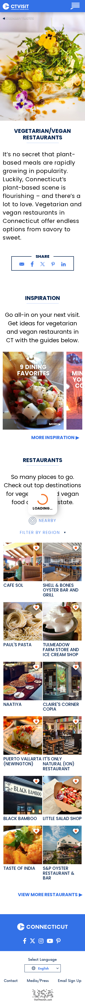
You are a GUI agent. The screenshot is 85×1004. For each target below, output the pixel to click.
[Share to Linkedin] (63, 264)
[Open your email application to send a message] (21, 264)
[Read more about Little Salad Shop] (62, 795)
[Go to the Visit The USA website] (42, 994)
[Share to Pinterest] (53, 264)
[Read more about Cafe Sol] (22, 562)
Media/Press (38, 980)
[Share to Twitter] (42, 264)
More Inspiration (53, 437)
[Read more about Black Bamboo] (22, 795)
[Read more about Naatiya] (22, 681)
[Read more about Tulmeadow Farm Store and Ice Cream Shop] (62, 621)
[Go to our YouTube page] (50, 941)
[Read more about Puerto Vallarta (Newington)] (22, 735)
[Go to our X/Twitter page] (32, 941)
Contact (11, 980)
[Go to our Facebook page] (25, 941)
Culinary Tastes (20, 18)
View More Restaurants (48, 894)
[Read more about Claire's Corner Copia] (62, 681)
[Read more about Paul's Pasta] (22, 621)
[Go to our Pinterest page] (58, 941)
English (43, 968)
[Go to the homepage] (16, 6)
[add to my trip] (36, 548)
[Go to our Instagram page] (41, 941)
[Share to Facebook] (32, 264)
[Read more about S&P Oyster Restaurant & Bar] (62, 845)
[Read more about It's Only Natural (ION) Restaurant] (62, 735)
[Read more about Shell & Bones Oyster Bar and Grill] (62, 562)
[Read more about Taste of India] (22, 845)
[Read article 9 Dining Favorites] (33, 391)
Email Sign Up (69, 980)
